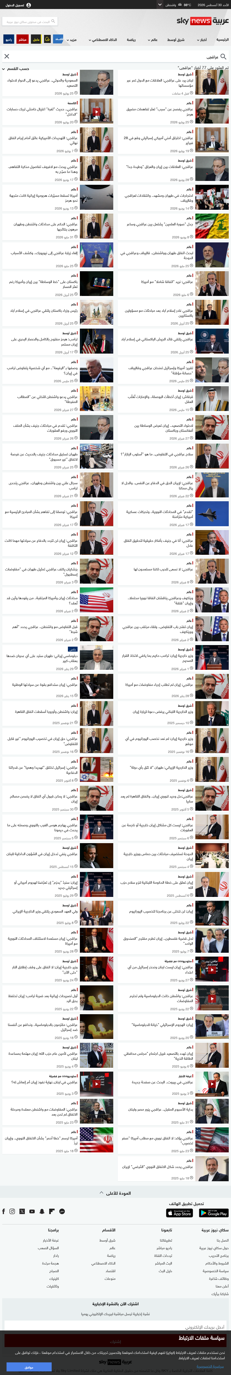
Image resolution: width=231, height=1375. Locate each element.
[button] (22, 39)
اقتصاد (111, 1270)
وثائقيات (53, 1285)
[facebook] (3, 1211)
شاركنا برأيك (220, 1293)
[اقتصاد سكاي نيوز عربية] (58, 38)
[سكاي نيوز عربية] (203, 21)
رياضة (131, 39)
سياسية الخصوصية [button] (210, 1366)
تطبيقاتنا (166, 1239)
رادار (56, 1255)
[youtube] (32, 1211)
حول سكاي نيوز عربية (214, 1247)
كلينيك (54, 1278)
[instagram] (12, 1211)
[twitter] (22, 1211)
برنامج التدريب (219, 1255)
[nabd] (62, 1211)
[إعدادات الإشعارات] (47, 39)
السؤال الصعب (48, 1247)
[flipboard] (52, 1211)
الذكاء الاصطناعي (104, 39)
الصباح (54, 1270)
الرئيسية (223, 39)
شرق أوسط (176, 39)
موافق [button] (29, 1367)
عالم (154, 39)
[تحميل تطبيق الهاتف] (197, 1212)
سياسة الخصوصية (216, 1270)
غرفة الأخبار (51, 1239)
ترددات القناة (163, 1255)
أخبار (203, 39)
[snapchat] (42, 1211)
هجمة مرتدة (50, 1262)
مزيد (73, 39)
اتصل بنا (223, 1239)
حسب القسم (17, 68)
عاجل (36, 39)
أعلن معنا (222, 1285)
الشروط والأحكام (217, 1262)
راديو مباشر (164, 1247)
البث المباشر (163, 1262)
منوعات (110, 1278)
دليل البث (165, 1270)
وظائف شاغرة (219, 1278)
